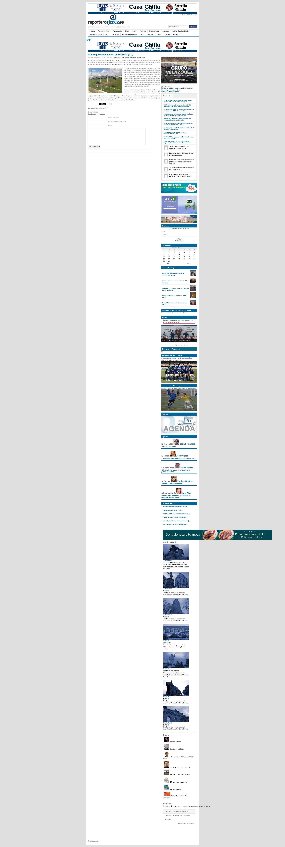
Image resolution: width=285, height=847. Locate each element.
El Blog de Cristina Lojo (180, 767)
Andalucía (166, 31)
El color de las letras (179, 775)
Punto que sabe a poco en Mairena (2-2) (110, 54)
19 (184, 257)
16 (169, 257)
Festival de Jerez (103, 31)
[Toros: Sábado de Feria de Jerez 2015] (193, 297)
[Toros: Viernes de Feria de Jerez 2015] (193, 305)
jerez (134, 57)
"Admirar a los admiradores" (172, 483)
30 (169, 261)
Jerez (142, 34)
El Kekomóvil (175, 789)
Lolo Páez (186, 493)
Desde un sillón (176, 749)
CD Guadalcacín (117, 57)
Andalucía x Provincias (129, 34)
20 (189, 257)
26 (184, 259)
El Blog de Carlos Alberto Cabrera (178, 758)
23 (169, 259)
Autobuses (176, 806)
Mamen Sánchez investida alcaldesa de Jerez (175, 282)
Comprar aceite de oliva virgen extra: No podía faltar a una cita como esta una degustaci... (181, 162)
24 (174, 259)
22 (164, 259)
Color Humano (175, 742)
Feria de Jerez (117, 31)
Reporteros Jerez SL (182, 811)
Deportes (150, 34)
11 (179, 254)
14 (194, 254)
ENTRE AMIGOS (166, 86)
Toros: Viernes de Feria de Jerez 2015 (174, 304)
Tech (106, 34)
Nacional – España (96, 34)
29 (164, 261)
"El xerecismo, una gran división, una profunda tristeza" (175, 471)
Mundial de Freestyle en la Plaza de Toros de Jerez (175, 289)
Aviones (167, 806)
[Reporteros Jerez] (109, 19)
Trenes (184, 806)
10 (174, 254)
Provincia (143, 31)
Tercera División (140, 57)
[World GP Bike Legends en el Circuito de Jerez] (193, 275)
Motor (127, 31)
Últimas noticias (167, 95)
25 (179, 259)
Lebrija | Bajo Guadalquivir (180, 31)
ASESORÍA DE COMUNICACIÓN (120, 27)
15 (164, 257)
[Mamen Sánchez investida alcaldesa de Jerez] (193, 283)
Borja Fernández (187, 444)
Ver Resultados (179, 241)
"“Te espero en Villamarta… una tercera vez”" (178, 458)
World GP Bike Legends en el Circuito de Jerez (173, 274)
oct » (189, 263)
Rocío (134, 31)
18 (179, 257)
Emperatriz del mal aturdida (175, 796)
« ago (169, 263)
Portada (92, 31)
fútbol (131, 57)
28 (194, 259)
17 (174, 257)
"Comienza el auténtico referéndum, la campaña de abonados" (175, 496)
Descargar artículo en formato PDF (97, 108)
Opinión (175, 34)
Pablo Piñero (187, 468)
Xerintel (191, 823)
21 (194, 257)
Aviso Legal (178, 815)
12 (184, 254)
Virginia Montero (185, 481)
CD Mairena (125, 57)
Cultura (159, 34)
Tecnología (115, 34)
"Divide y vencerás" (168, 446)
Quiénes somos (169, 815)
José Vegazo (182, 456)
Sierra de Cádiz (154, 31)
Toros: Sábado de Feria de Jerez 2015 (174, 296)
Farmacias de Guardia (196, 806)
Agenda (208, 806)
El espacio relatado (178, 782)
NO (165, 235)
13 (189, 254)
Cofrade (167, 34)
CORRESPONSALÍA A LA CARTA (98, 27)
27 (189, 259)
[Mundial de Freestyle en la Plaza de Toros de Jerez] (193, 290)
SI (164, 231)
